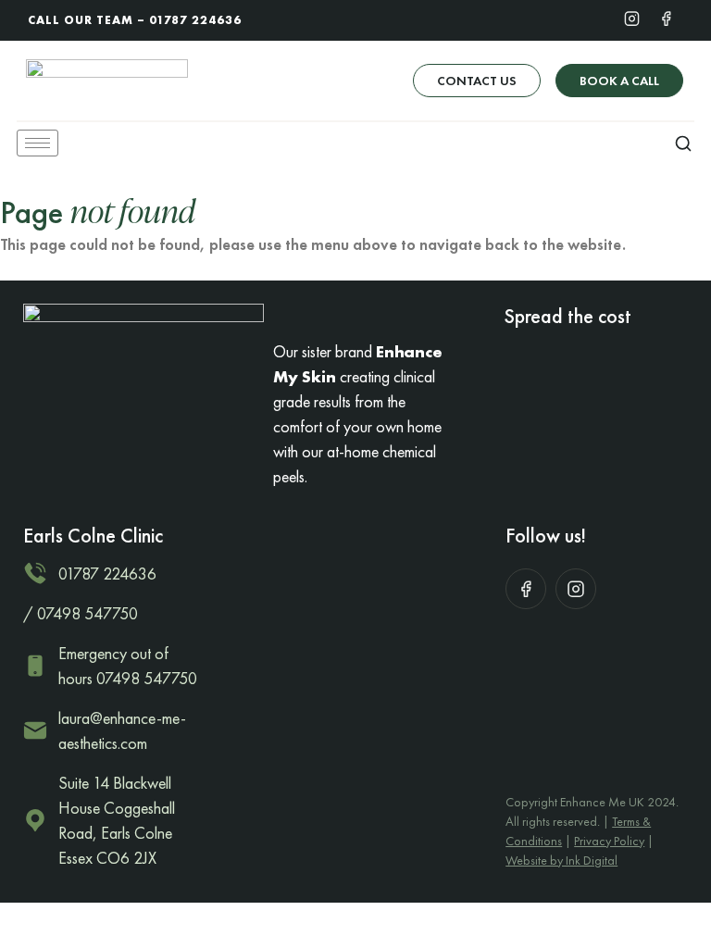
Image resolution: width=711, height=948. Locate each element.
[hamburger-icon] (37, 143)
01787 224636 (195, 20)
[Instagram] (632, 18)
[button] (683, 143)
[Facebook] (666, 18)
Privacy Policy (609, 840)
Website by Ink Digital (561, 860)
